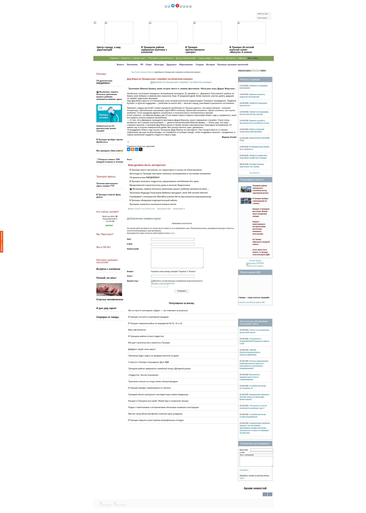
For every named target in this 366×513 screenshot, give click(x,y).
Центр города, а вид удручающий (109, 48)
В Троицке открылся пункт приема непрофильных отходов (155, 420)
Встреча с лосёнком (108, 269)
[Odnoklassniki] (132, 149)
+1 (128, 142)
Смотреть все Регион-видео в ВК (251, 302)
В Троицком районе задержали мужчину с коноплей (154, 50)
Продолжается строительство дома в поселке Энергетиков (160, 185)
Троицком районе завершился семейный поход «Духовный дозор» (159, 368)
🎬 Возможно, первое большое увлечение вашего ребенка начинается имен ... (169, 189)
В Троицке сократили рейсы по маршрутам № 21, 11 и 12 (155, 323)
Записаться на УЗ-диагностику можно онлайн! (106, 128)
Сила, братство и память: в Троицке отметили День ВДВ (261, 252)
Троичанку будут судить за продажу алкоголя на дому (153, 355)
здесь (173, 233)
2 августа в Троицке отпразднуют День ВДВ (148, 362)
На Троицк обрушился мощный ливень (261, 241)
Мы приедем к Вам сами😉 (109, 150)
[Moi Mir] (136, 149)
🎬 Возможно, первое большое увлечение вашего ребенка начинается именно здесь (109, 95)
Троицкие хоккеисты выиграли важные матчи (153, 204)
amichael (109, 225)
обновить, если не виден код (162, 283)
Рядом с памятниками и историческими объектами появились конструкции (163, 407)
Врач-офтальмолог (137, 330)
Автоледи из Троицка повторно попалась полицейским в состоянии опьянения (170, 173)
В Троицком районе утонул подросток (146, 336)
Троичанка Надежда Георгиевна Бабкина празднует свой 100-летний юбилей (169, 193)
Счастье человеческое (109, 299)
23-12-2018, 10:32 (148, 209)
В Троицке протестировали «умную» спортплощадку (194, 51)
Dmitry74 (138, 209)
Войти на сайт (263, 14)
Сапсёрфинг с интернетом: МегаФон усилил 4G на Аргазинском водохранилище (170, 196)
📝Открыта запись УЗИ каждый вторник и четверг (109, 160)
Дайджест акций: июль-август (142, 349)
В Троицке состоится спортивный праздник (148, 317)
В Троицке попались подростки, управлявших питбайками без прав (164, 181)
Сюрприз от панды (107, 317)
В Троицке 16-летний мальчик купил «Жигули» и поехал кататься (241, 51)
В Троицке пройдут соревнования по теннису (149, 388)
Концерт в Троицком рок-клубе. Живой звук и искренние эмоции (158, 401)
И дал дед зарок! (106, 308)
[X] (140, 149)
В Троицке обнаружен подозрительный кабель (153, 200)
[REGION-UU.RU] (129, 12)
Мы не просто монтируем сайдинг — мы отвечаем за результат (158, 310)
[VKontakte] (128, 149)
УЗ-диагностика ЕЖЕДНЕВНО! (145, 177)
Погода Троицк (255, 261)
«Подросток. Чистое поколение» (143, 375)
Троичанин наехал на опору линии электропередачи (153, 381)
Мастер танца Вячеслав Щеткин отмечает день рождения (155, 414)
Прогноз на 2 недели (254, 266)
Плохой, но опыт (106, 278)
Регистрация (262, 18)
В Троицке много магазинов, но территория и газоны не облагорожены (166, 170)
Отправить (244, 470)
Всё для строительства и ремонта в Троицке (149, 342)
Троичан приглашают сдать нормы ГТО (107, 184)
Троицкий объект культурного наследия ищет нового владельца (158, 394)
